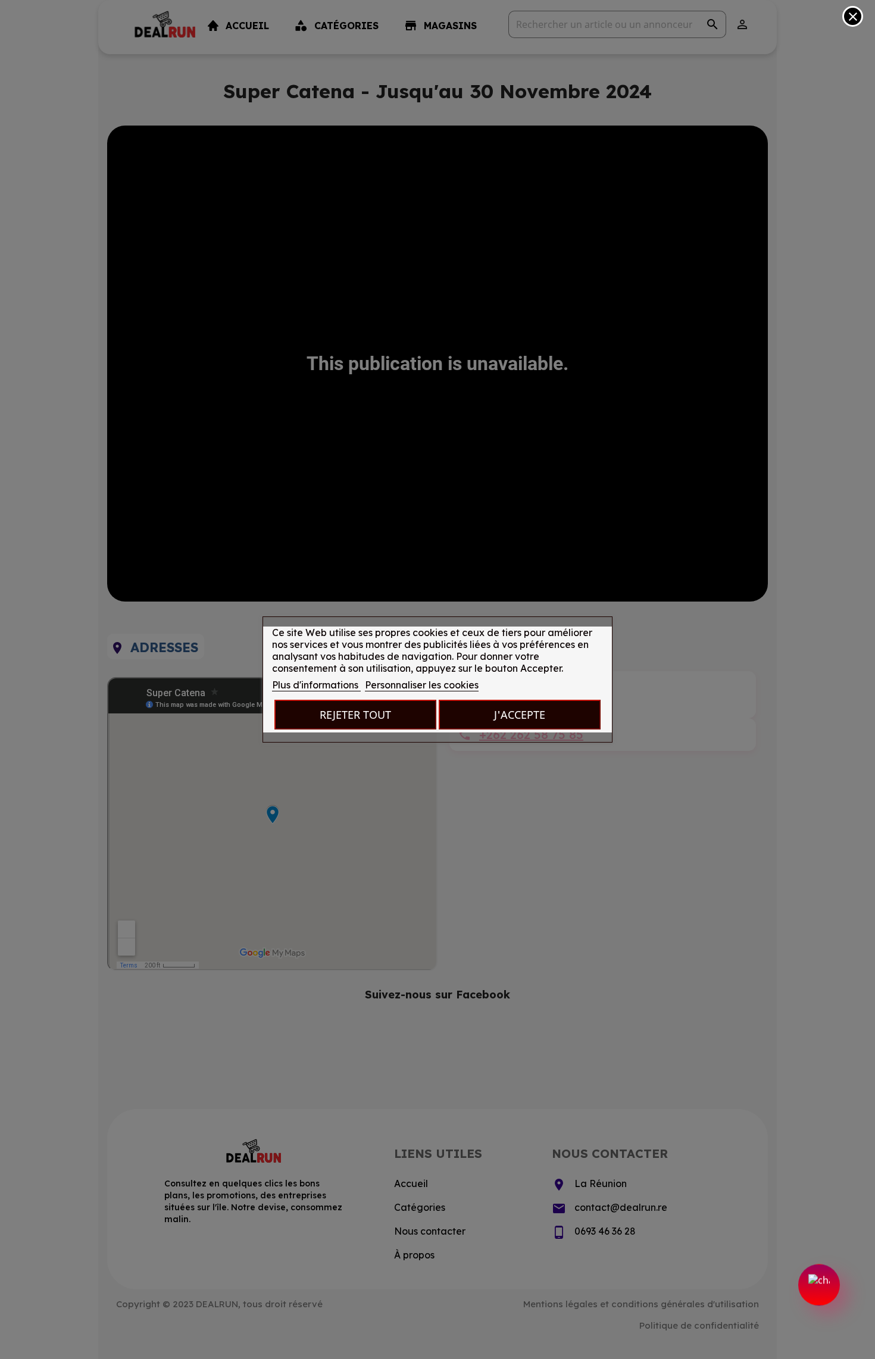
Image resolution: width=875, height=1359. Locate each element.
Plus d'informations (316, 685)
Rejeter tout (355, 714)
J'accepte (519, 714)
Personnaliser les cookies (422, 685)
